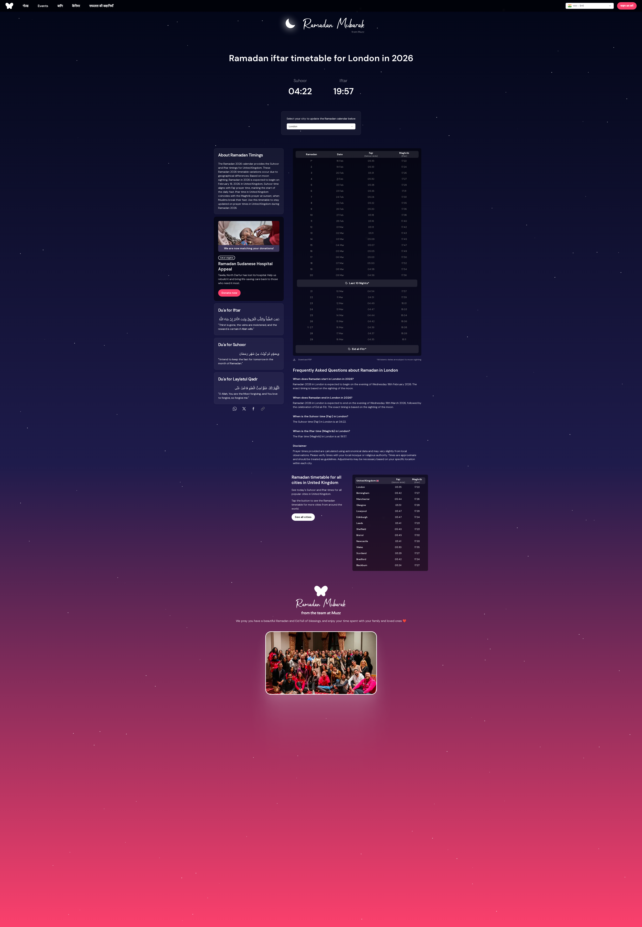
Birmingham (362, 493)
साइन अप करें (626, 6)
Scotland (361, 553)
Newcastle (362, 541)
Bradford (361, 559)
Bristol (359, 535)
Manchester (363, 499)
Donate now (229, 293)
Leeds (359, 523)
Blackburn (361, 565)
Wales (359, 547)
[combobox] (321, 126)
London (360, 486)
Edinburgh (361, 517)
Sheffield (361, 529)
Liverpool (361, 511)
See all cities (303, 517)
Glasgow (361, 505)
